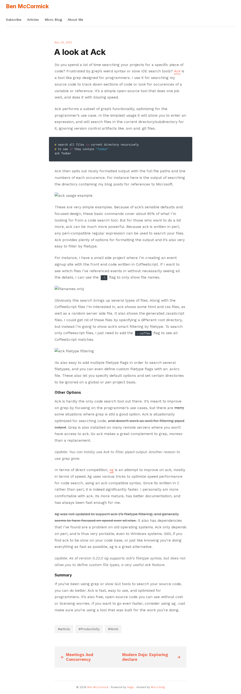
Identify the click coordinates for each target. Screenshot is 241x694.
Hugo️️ (130, 687)
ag (111, 470)
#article (64, 629)
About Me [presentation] (75, 19)
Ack (177, 71)
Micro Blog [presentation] (53, 19)
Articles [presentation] (33, 19)
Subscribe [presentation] (13, 19)
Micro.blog (158, 687)
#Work (113, 629)
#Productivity (89, 629)
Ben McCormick (27, 6)
